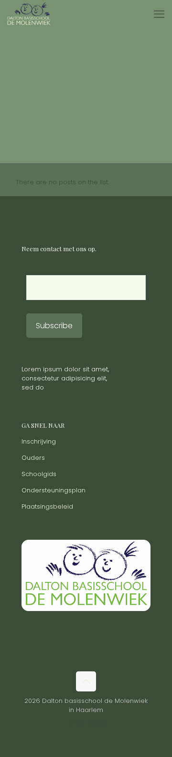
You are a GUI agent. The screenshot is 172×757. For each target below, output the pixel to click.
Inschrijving (39, 441)
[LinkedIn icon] (91, 723)
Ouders (33, 457)
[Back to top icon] (86, 681)
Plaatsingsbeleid (47, 506)
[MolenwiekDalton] (29, 14)
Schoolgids (39, 474)
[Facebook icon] (71, 723)
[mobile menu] (159, 14)
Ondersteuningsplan (54, 490)
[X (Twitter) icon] (81, 723)
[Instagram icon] (101, 723)
